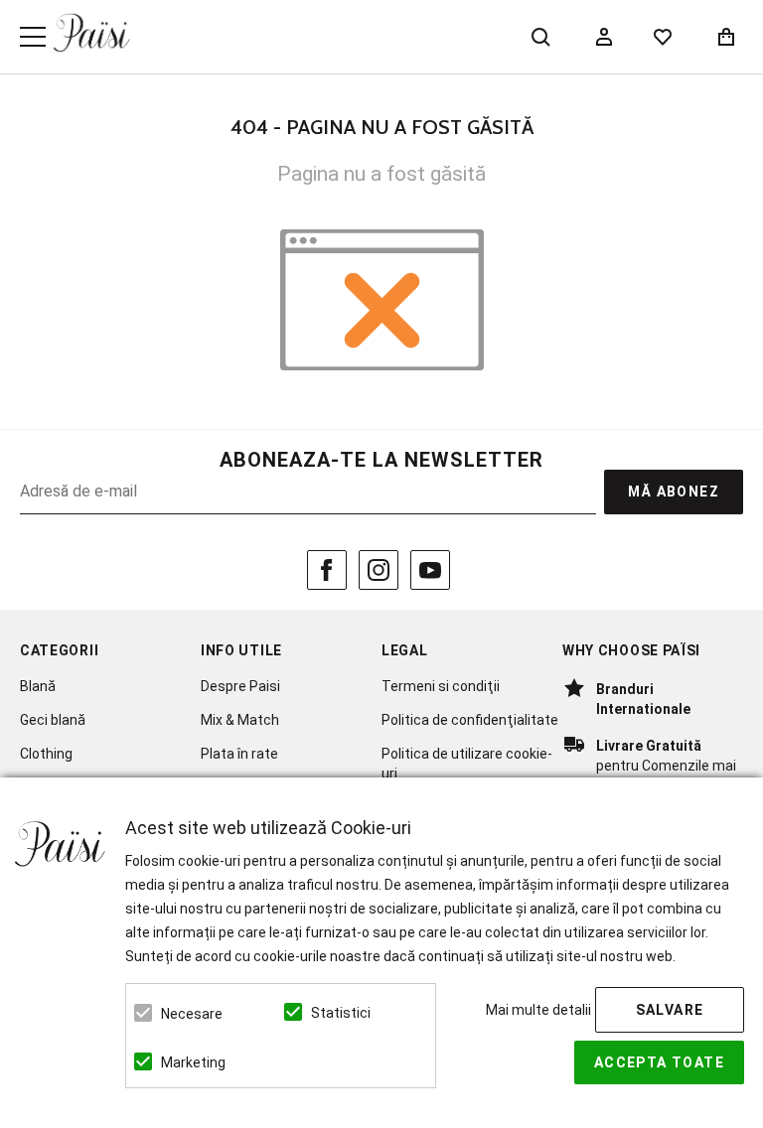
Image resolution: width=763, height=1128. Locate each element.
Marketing (193, 1062)
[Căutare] (540, 37)
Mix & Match (240, 720)
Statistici (341, 1013)
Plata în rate (239, 754)
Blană (38, 686)
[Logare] (604, 37)
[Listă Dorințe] (663, 35)
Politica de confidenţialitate (470, 720)
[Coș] (726, 37)
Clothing (46, 754)
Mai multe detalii (538, 1010)
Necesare (192, 1014)
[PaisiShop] (92, 33)
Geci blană (52, 720)
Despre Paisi (240, 686)
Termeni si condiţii (441, 686)
